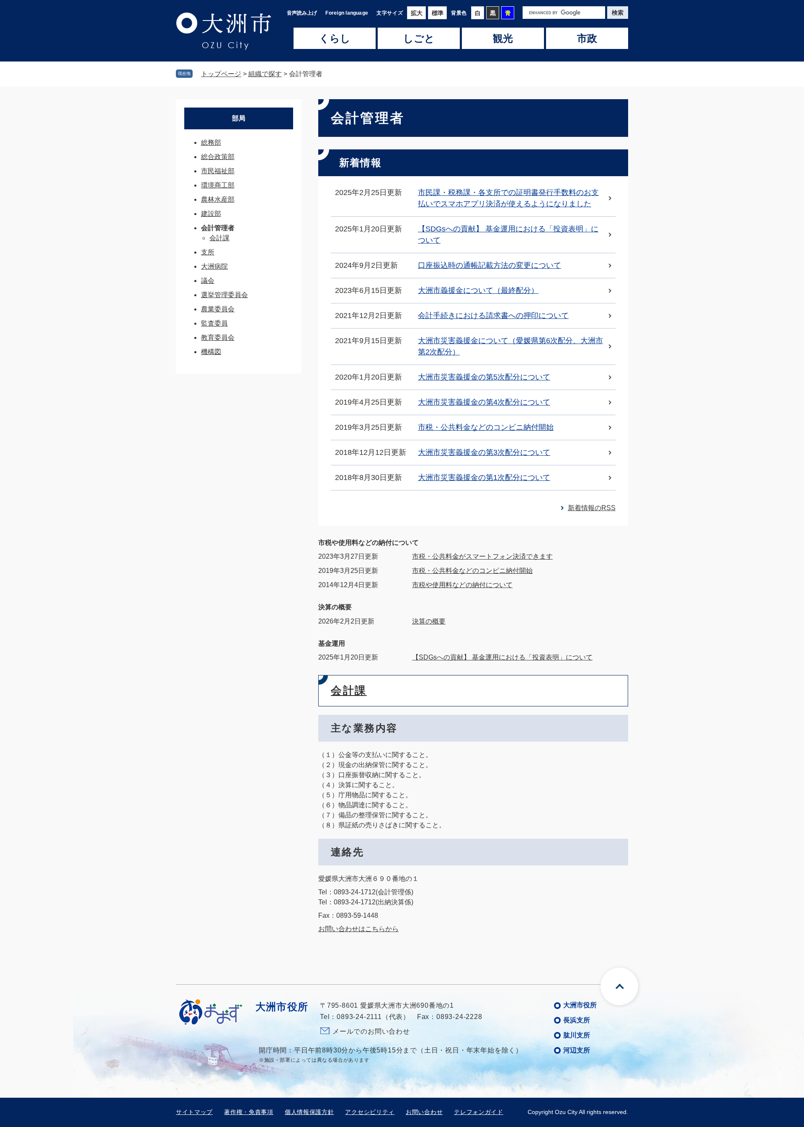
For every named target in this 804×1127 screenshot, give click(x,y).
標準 (437, 13)
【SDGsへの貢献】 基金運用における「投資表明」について (508, 234)
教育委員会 (217, 337)
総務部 (211, 142)
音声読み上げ (302, 13)
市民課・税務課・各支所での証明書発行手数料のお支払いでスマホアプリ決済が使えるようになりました (508, 198)
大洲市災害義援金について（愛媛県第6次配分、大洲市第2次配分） (510, 346)
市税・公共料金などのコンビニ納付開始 (486, 427)
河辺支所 (576, 1050)
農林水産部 (217, 199)
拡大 (417, 13)
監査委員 (214, 323)
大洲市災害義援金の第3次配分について (484, 452)
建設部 (211, 213)
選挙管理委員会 (224, 294)
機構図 (211, 351)
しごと (419, 38)
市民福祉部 (217, 171)
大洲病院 (214, 266)
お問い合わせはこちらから (358, 928)
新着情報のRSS (592, 507)
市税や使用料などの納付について (368, 542)
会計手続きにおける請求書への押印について (493, 315)
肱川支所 (576, 1035)
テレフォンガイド (478, 1112)
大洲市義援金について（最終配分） (478, 290)
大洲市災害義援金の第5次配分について (484, 377)
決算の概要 (335, 607)
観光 (503, 38)
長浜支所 (576, 1020)
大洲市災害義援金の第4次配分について (484, 402)
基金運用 (331, 643)
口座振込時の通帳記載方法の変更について (489, 265)
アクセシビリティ (369, 1112)
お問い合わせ (424, 1112)
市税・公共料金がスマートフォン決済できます (482, 556)
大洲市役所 (580, 1005)
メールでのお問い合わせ (371, 1031)
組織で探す (265, 73)
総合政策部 (217, 156)
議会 (207, 280)
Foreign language (346, 13)
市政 (587, 38)
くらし (334, 38)
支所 (207, 252)
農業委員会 (217, 309)
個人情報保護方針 (309, 1112)
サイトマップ (194, 1112)
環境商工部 (217, 185)
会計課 (349, 690)
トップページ (221, 73)
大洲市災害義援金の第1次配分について (484, 477)
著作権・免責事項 (248, 1112)
